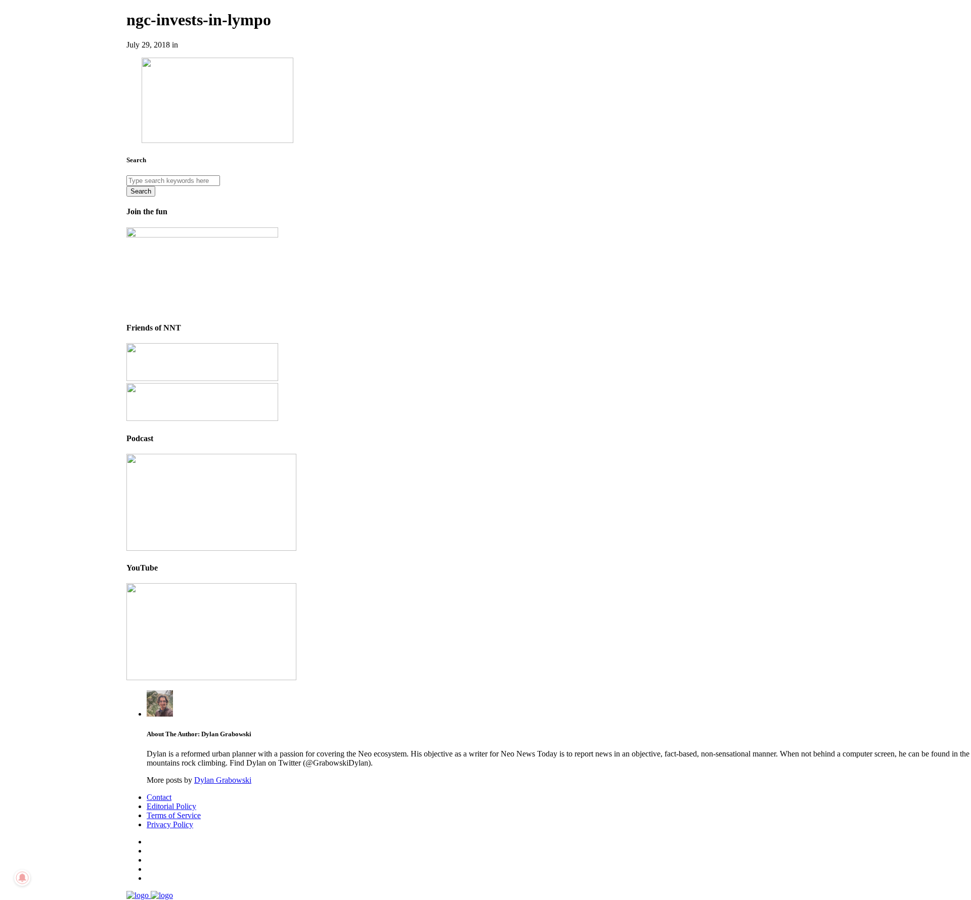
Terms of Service (174, 815)
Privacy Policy (170, 824)
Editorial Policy (171, 806)
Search (140, 191)
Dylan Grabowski (222, 780)
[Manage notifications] (22, 878)
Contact (159, 797)
